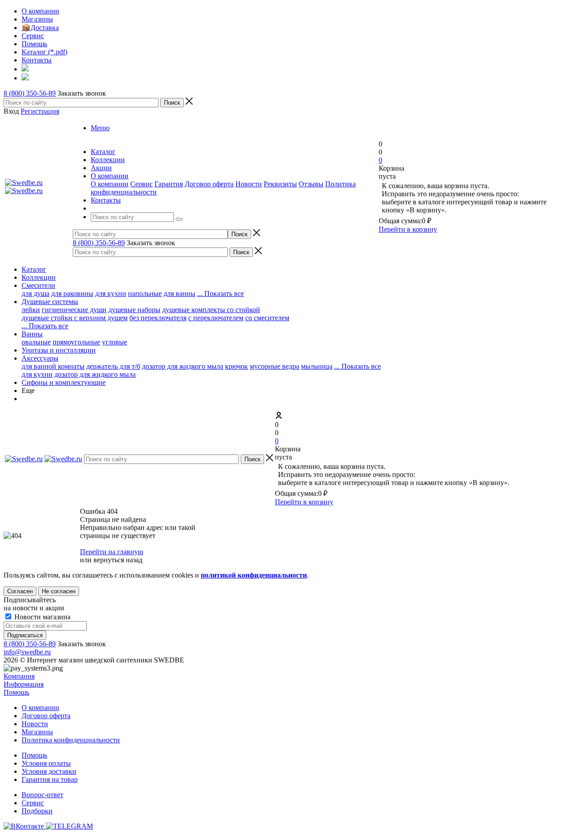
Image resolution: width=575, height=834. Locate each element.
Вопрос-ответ (42, 795)
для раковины (72, 293)
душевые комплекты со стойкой (211, 309)
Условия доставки (49, 771)
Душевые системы (50, 301)
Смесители (38, 285)
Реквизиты (280, 184)
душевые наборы (134, 309)
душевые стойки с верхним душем (75, 318)
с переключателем (215, 318)
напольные (145, 293)
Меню (100, 128)
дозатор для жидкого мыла (182, 366)
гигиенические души (74, 309)
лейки (31, 309)
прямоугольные (76, 342)
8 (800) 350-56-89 (30, 93)
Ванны (32, 334)
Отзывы (311, 184)
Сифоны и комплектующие (64, 382)
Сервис (141, 184)
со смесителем (267, 318)
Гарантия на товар (50, 779)
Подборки (37, 811)
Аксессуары (40, 358)
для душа (35, 293)
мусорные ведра (274, 366)
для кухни (110, 293)
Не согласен (58, 591)
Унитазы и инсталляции (59, 350)
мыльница (316, 366)
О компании (109, 184)
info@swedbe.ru (27, 652)
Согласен (20, 591)
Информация (24, 684)
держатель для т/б (113, 366)
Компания (19, 676)
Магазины (37, 732)
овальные (36, 342)
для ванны (179, 293)
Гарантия (169, 184)
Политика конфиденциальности (71, 740)
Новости (248, 184)
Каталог (34, 269)
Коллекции (39, 277)
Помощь (16, 692)
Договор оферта (209, 184)
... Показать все (357, 366)
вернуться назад (117, 560)
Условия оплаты (46, 763)
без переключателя (157, 318)
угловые (114, 342)
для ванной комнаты (53, 366)
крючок (236, 366)
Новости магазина (42, 617)
